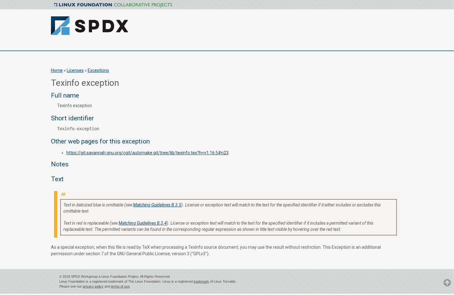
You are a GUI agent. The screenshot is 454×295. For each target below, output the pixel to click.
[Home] (122, 22)
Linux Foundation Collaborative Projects (113, 5)
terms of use (120, 286)
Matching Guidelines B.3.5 (157, 204)
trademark (201, 281)
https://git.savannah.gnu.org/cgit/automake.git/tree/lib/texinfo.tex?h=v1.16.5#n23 (147, 152)
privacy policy (93, 286)
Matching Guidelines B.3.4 (143, 223)
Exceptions (98, 70)
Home (57, 70)
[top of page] (447, 285)
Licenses (75, 70)
